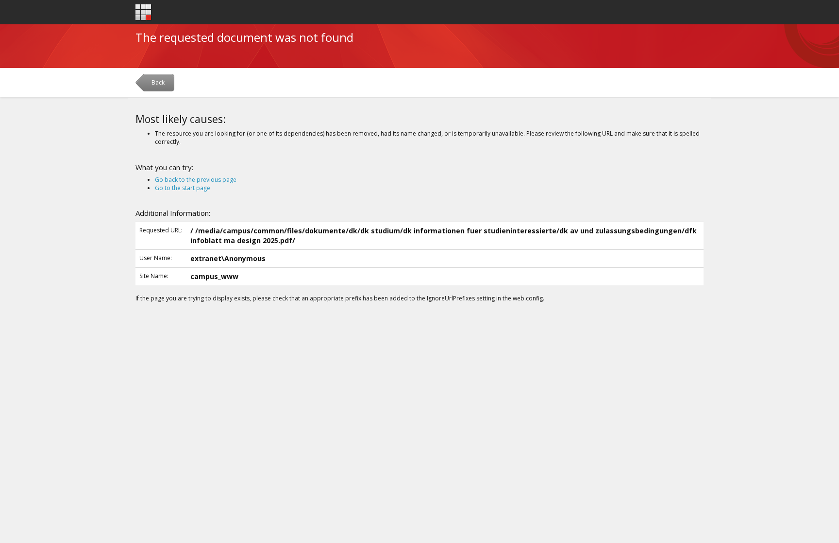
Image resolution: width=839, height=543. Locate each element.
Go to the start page (182, 188)
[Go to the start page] (143, 12)
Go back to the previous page (195, 179)
